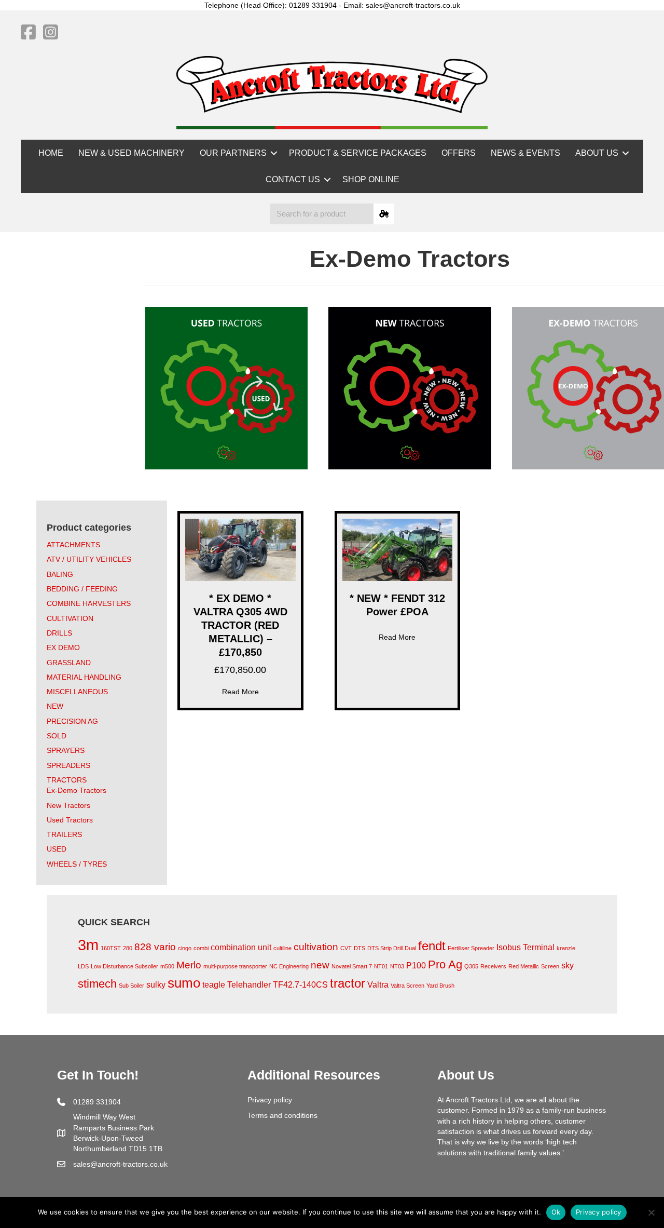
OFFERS (458, 153)
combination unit (241, 947)
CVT (346, 948)
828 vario (155, 946)
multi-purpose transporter (235, 966)
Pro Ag (445, 964)
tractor (347, 983)
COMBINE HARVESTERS (89, 603)
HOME (50, 153)
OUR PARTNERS (233, 153)
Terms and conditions (282, 1115)
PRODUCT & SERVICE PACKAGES (357, 153)
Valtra (378, 984)
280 (127, 948)
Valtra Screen (407, 985)
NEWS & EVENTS (525, 153)
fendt (432, 946)
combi (201, 948)
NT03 (397, 966)
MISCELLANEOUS (77, 691)
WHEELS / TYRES (77, 864)
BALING (60, 574)
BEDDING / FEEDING (82, 589)
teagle (213, 984)
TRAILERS (64, 834)
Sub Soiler (131, 985)
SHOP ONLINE (370, 179)
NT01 (381, 966)
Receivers (493, 966)
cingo (184, 948)
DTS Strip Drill (385, 948)
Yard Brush (440, 985)
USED (56, 849)
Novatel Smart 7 (351, 966)
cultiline (282, 948)
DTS (359, 948)
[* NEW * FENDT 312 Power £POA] (397, 549)
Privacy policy (269, 1100)
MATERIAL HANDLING (84, 677)
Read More (240, 691)
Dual (410, 948)
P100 (416, 965)
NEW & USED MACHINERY (131, 153)
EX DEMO (63, 647)
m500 (167, 966)
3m (88, 944)
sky (567, 965)
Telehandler (249, 984)
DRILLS (59, 633)
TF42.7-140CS (300, 984)
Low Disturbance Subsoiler (124, 966)
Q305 (471, 966)
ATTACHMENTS (73, 545)
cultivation (316, 946)
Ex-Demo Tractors (76, 790)
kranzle (566, 948)
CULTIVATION (70, 618)
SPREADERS (68, 765)
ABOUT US (596, 153)
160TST (111, 948)
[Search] (384, 214)
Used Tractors (70, 820)
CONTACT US (293, 179)
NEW (55, 706)
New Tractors (68, 805)
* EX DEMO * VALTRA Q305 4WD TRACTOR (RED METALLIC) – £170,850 (240, 625)
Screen (550, 966)
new (320, 965)
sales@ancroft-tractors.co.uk (120, 1164)
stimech (97, 983)
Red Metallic (523, 966)
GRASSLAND (69, 662)
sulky (155, 984)
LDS (83, 966)
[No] (651, 1212)
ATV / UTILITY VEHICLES (89, 559)
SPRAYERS (66, 750)
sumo (184, 983)
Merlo (188, 965)
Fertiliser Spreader (471, 948)
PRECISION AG (72, 721)
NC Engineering (289, 966)
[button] (274, 153)
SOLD (56, 736)
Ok (556, 1212)
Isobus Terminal (525, 947)
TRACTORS (67, 780)
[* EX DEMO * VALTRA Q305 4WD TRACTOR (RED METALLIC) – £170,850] (240, 549)
